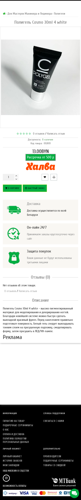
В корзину (13, 188)
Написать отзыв (56, 133)
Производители (52, 456)
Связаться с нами (53, 421)
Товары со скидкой (54, 465)
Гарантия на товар (13, 421)
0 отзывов (37, 133)
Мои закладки (11, 465)
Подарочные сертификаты (18, 425)
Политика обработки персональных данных (16, 440)
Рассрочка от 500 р (40, 157)
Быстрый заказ (35, 188)
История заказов (12, 460)
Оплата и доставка (13, 434)
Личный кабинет (12, 456)
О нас (6, 429)
